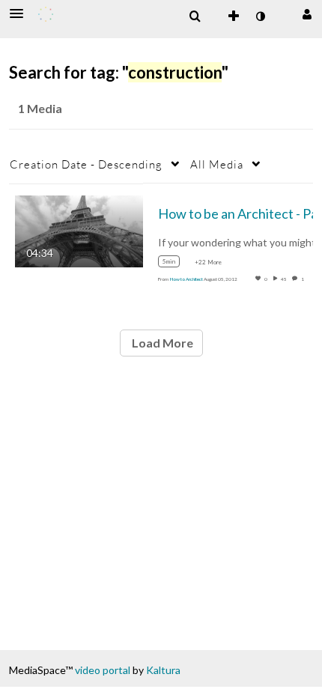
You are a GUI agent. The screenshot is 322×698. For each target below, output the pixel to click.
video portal (102, 670)
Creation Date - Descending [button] (86, 164)
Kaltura (163, 670)
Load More (161, 343)
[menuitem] (194, 16)
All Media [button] (216, 164)
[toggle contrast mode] (260, 16)
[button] (21, 13)
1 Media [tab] (40, 108)
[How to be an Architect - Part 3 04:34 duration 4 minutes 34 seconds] (79, 229)
